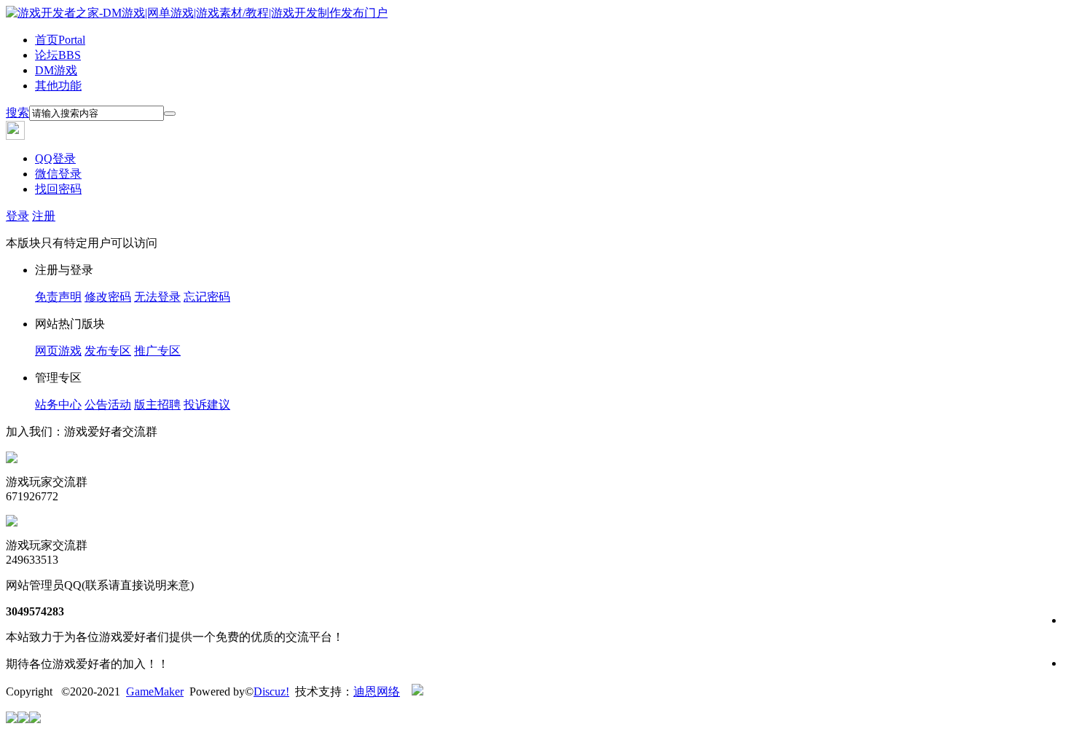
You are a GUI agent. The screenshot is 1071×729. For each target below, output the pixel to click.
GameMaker (155, 691)
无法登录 (157, 297)
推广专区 (157, 350)
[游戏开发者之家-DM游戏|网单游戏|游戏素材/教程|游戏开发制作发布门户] (197, 13)
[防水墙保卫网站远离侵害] (417, 691)
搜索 (17, 112)
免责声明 (58, 297)
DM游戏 (56, 70)
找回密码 (58, 189)
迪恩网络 (376, 691)
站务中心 (58, 404)
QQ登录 (55, 158)
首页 (60, 40)
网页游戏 (58, 350)
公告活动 (108, 404)
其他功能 (58, 85)
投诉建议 (207, 404)
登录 (17, 216)
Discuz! (271, 691)
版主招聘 (157, 404)
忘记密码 (207, 297)
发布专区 (108, 350)
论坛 (58, 55)
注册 (43, 216)
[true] (170, 113)
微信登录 (58, 174)
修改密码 (108, 297)
